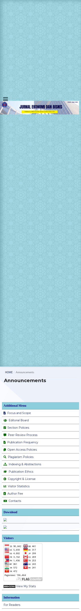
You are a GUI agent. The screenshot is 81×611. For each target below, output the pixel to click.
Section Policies (18, 427)
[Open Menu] (5, 99)
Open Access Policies (22, 449)
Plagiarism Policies (20, 457)
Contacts (15, 501)
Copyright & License (22, 479)
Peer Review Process (22, 435)
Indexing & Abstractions (25, 464)
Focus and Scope (18, 413)
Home (9, 372)
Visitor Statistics (18, 486)
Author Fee (15, 493)
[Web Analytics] (9, 586)
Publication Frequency (22, 442)
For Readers (12, 605)
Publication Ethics (21, 471)
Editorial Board (18, 420)
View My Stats (26, 586)
